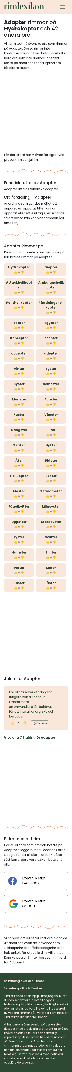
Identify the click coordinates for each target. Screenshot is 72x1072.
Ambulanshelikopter (51, 285)
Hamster (19, 552)
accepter (19, 353)
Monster (19, 399)
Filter (51, 430)
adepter (51, 353)
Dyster (19, 384)
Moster (19, 491)
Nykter (51, 445)
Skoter (51, 476)
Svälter (51, 537)
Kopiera (41, 723)
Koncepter (19, 338)
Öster (51, 583)
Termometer (51, 491)
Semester (51, 384)
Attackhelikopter (19, 285)
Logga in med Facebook (33, 880)
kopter (19, 322)
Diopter (51, 267)
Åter (19, 460)
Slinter (51, 552)
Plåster (51, 460)
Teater (19, 445)
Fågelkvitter (19, 506)
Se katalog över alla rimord (24, 981)
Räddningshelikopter (51, 305)
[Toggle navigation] (62, 7)
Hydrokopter (19, 267)
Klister (19, 583)
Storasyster (51, 521)
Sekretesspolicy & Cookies (23, 988)
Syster (51, 368)
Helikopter (19, 476)
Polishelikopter (19, 302)
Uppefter (19, 521)
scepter (51, 338)
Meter (51, 567)
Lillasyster (51, 506)
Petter (19, 567)
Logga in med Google (33, 903)
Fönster (51, 399)
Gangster (19, 430)
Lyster (19, 537)
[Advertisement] (36, 111)
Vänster (51, 414)
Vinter (19, 368)
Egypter (51, 322)
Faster (19, 414)
